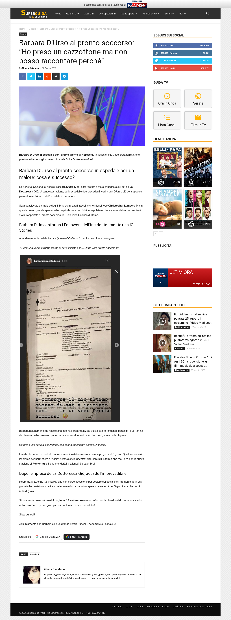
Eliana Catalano (30, 68)
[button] (207, 14)
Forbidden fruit (182, 327)
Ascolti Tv (89, 13)
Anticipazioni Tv (107, 13)
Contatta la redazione (148, 606)
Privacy (165, 606)
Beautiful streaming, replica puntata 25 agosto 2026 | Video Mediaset (192, 340)
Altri (181, 13)
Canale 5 (34, 554)
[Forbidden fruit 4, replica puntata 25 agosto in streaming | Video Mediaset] (162, 321)
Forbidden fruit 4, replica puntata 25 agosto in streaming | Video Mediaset (193, 318)
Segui (206, 53)
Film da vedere (181, 370)
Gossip (32, 28)
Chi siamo (117, 606)
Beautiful (179, 348)
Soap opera (127, 13)
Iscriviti (204, 68)
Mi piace (204, 45)
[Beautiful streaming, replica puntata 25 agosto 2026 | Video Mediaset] (162, 343)
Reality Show (150, 13)
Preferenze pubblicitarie (199, 606)
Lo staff (129, 606)
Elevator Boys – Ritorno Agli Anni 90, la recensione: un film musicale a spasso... (193, 361)
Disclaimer (178, 606)
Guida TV (71, 13)
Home (58, 13)
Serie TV (169, 13)
